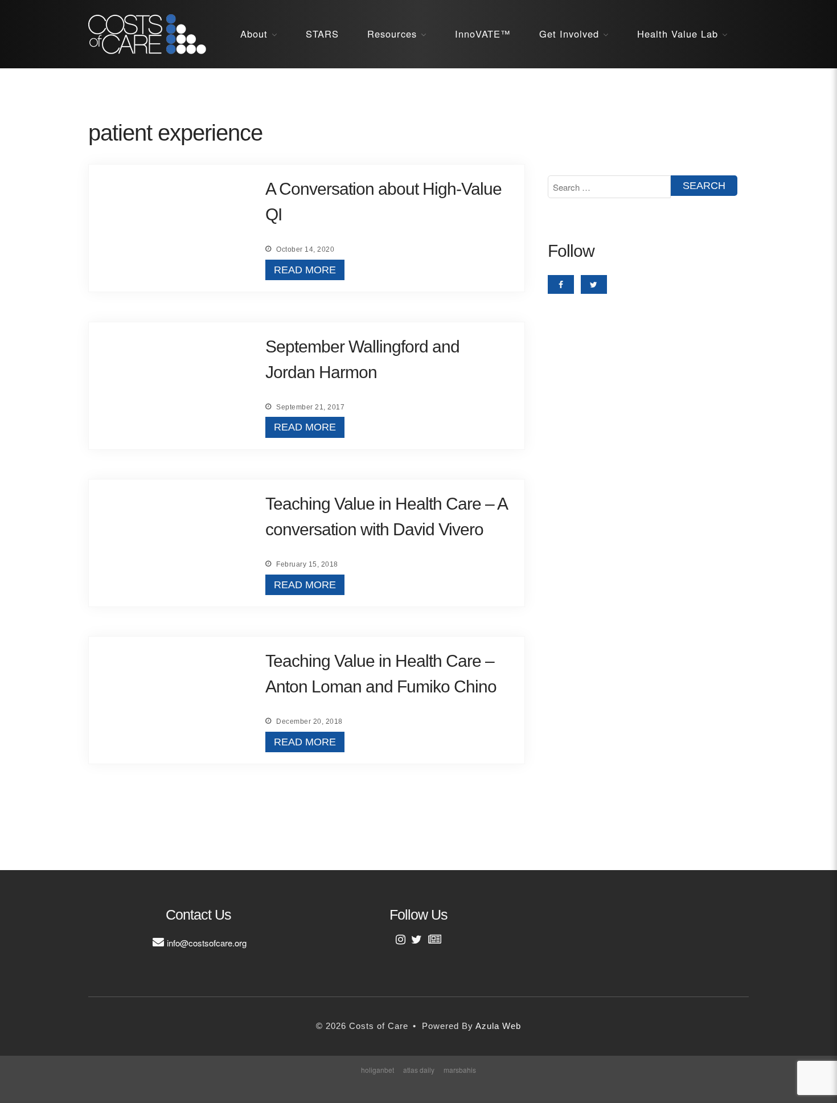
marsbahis (460, 1070)
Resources (392, 33)
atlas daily (418, 1070)
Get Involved (569, 33)
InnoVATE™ (483, 33)
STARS (322, 33)
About (254, 33)
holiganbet (377, 1070)
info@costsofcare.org (207, 943)
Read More (305, 270)
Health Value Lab (677, 33)
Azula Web (498, 1026)
